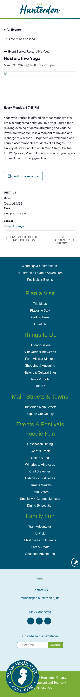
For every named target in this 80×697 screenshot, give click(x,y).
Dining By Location (40, 505)
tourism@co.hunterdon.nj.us (40, 598)
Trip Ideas (40, 303)
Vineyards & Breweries (40, 352)
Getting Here (40, 317)
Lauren (36, 153)
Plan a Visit (40, 293)
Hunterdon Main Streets (40, 407)
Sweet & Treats (40, 451)
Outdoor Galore (40, 345)
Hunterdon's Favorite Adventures (40, 273)
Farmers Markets (40, 485)
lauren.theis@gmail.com (32, 158)
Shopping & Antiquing (40, 365)
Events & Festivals (40, 424)
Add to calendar (24, 176)
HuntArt (40, 386)
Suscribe (55, 645)
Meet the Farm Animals (40, 540)
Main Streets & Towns (40, 396)
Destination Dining (40, 444)
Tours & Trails (40, 379)
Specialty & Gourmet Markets (40, 498)
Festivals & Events (40, 279)
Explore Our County (40, 413)
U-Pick (40, 533)
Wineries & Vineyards (40, 464)
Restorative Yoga (14, 226)
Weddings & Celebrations (39, 266)
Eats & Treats (40, 547)
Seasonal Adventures (40, 553)
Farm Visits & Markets (40, 358)
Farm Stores (40, 492)
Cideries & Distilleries (40, 478)
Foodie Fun (40, 433)
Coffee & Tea (40, 457)
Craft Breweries (40, 471)
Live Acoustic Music (62, 240)
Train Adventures (40, 526)
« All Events (12, 29)
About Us (40, 324)
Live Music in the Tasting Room (24, 238)
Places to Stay (40, 310)
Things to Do (40, 335)
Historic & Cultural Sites (40, 372)
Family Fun (40, 516)
